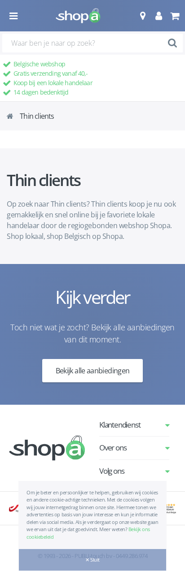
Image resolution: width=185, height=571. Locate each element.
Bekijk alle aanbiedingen (93, 371)
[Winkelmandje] (174, 15)
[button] (143, 15)
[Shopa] (78, 15)
